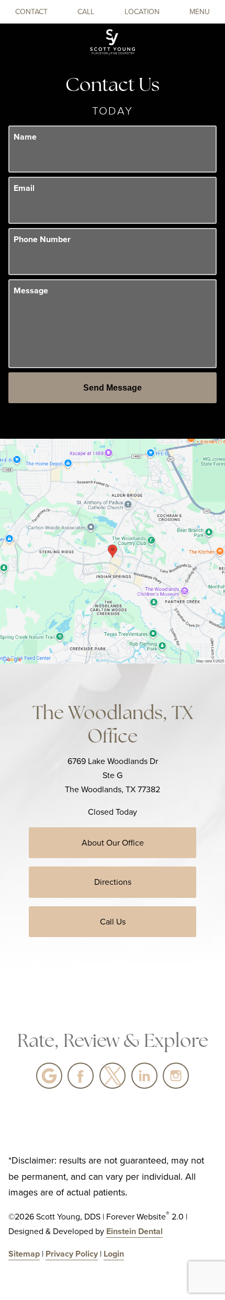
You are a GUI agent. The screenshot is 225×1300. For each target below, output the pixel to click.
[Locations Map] (112, 550)
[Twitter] (112, 1076)
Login (114, 1254)
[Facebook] (81, 1076)
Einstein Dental (134, 1231)
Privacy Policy (72, 1254)
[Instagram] (176, 1076)
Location (142, 11)
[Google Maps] (49, 1076)
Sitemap (24, 1254)
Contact (31, 11)
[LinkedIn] (144, 1076)
